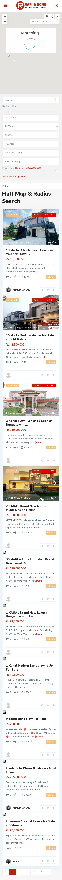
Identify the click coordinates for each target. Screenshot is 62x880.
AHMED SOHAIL (21, 289)
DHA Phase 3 (15, 498)
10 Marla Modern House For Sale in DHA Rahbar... (30, 337)
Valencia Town (15, 242)
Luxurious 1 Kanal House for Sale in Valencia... (30, 823)
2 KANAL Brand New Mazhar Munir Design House (27, 508)
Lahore (27, 242)
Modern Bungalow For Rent (26, 719)
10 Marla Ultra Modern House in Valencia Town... (29, 252)
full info (51, 277)
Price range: (8, 168)
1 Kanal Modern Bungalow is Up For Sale (29, 667)
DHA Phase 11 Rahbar (19, 327)
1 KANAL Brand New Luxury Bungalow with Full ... (26, 614)
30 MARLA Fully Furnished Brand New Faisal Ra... (30, 561)
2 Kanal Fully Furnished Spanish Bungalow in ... (29, 423)
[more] (32, 271)
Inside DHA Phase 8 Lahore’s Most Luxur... (31, 770)
